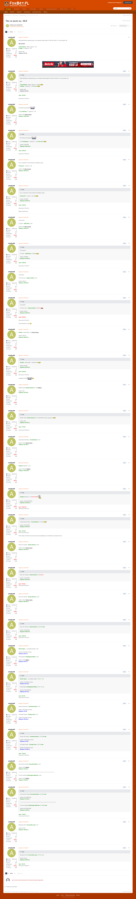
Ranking (45, 11)
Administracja (27, 11)
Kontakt (78, 895)
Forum (6, 11)
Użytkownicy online (36, 11)
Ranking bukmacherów (51, 9)
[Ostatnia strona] (15, 32)
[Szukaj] (130, 8)
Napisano (23, 37)
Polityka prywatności (70, 895)
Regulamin (19, 11)
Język (57, 895)
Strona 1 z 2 (20, 31)
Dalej (11, 31)
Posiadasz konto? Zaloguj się (115, 2)
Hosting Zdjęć (32, 9)
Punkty (72, 9)
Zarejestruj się (128, 2)
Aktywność (16, 9)
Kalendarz (12, 11)
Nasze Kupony (20, 26)
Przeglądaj (8, 9)
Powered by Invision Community (68, 896)
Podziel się (114, 25)
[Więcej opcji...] (129, 37)
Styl (62, 895)
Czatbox (41, 9)
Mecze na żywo (63, 9)
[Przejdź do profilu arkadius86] (7, 25)
